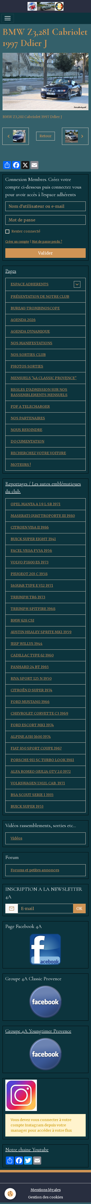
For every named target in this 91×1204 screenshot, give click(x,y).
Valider (45, 253)
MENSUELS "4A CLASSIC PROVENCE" (44, 378)
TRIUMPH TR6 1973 (28, 597)
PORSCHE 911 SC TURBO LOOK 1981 (42, 760)
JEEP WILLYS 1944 (26, 643)
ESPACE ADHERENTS (30, 284)
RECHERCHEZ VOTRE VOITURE (38, 453)
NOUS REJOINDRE (26, 429)
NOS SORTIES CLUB (28, 354)
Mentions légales (46, 1190)
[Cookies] (10, 1193)
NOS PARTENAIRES (28, 418)
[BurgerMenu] (7, 18)
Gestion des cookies (45, 1197)
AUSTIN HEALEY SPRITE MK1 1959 (41, 632)
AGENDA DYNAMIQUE (30, 331)
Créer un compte (17, 241)
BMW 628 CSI (22, 620)
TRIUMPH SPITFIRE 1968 (33, 608)
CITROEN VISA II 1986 (30, 527)
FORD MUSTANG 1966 (30, 701)
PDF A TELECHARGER (30, 406)
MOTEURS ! (21, 464)
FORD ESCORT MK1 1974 (32, 725)
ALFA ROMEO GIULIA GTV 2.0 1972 (41, 771)
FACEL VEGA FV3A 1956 (31, 550)
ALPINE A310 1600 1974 (31, 736)
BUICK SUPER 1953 (27, 806)
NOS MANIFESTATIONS (31, 343)
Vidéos (16, 838)
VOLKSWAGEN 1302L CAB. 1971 (38, 783)
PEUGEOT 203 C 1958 (29, 574)
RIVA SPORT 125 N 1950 (31, 678)
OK (79, 908)
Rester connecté (25, 231)
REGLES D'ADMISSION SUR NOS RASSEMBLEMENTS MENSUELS (39, 392)
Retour (45, 136)
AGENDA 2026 (23, 319)
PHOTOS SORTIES (27, 366)
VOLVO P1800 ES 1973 (30, 562)
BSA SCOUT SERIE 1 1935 (32, 794)
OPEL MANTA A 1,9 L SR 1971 (35, 504)
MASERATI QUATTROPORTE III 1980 (43, 515)
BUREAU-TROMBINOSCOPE (35, 308)
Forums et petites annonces (35, 870)
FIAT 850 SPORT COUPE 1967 (36, 748)
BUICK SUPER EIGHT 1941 (33, 539)
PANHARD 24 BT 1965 (30, 667)
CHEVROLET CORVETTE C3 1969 (39, 713)
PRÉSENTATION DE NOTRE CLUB (40, 296)
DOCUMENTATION (27, 441)
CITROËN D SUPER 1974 (31, 690)
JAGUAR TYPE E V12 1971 (32, 585)
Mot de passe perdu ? (47, 241)
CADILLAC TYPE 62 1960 (32, 655)
